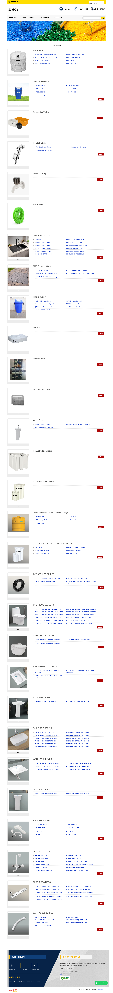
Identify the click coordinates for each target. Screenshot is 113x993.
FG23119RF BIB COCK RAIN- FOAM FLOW (79, 870)
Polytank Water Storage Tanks (75, 54)
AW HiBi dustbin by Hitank (74, 307)
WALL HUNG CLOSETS (44, 636)
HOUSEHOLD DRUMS (42, 550)
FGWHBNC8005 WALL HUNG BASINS (47, 769)
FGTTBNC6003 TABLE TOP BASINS (46, 735)
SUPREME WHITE (73, 828)
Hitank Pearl (70, 60)
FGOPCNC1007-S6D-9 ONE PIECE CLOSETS (49, 615)
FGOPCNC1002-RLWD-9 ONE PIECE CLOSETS (81, 609)
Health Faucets (39, 143)
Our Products (44, 17)
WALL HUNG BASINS (43, 759)
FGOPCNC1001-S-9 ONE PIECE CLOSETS (48, 609)
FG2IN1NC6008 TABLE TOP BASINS (77, 741)
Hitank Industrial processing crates (45, 304)
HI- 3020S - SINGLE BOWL (74, 248)
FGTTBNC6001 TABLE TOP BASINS (46, 732)
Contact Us (58, 17)
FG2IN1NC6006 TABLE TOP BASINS (77, 738)
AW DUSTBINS (40, 88)
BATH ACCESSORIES (43, 913)
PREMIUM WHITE (41, 824)
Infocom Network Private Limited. (97, 991)
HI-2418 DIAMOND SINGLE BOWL (76, 245)
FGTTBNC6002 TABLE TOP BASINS (77, 732)
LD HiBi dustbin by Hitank (73, 304)
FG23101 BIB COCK (41, 855)
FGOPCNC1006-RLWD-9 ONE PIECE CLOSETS (81, 612)
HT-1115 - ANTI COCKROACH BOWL (79, 889)
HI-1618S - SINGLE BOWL (43, 242)
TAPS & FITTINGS (41, 851)
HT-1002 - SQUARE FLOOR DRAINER (79, 886)
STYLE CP (39, 831)
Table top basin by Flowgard (43, 424)
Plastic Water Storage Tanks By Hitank (46, 57)
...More (100, 67)
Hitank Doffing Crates (42, 451)
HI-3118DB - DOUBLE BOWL (75, 251)
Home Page (13, 17)
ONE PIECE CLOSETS (43, 605)
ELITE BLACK (72, 834)
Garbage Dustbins (41, 81)
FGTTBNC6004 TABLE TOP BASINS (77, 735)
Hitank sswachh (71, 63)
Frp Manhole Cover (41, 389)
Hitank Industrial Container (44, 482)
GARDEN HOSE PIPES (43, 574)
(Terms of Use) (100, 989)
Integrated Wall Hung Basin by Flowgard (78, 424)
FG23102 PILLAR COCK (73, 855)
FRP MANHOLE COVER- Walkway (46, 277)
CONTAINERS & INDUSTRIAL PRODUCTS (52, 543)
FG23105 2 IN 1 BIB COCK (74, 858)
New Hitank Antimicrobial (42, 63)
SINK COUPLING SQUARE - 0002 (76, 920)
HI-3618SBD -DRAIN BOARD (43, 254)
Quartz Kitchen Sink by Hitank (75, 239)
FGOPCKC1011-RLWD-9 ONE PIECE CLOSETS (81, 618)
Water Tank (38, 50)
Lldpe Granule (39, 358)
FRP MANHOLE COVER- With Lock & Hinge (81, 273)
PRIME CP (71, 831)
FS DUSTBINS (40, 92)
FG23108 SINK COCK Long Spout (76, 861)
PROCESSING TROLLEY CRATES (45, 553)
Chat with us (102, 983)
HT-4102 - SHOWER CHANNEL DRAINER (49, 896)
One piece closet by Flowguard (77, 147)
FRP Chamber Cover (42, 266)
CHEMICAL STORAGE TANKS (75, 547)
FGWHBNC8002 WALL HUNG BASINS (79, 763)
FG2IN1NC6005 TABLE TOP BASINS (46, 738)
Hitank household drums (73, 57)
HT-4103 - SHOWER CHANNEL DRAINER (80, 896)
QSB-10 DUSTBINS (42, 95)
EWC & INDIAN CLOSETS (45, 666)
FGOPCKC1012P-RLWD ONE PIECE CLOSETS (49, 620)
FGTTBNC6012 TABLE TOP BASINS (77, 747)
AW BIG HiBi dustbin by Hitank (44, 301)
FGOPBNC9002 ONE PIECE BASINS (77, 794)
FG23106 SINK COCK (41, 861)
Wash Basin (38, 420)
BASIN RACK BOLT (41, 917)
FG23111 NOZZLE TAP (42, 867)
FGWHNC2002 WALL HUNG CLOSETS (79, 640)
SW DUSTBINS (72, 88)
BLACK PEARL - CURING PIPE (45, 581)
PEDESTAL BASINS (42, 697)
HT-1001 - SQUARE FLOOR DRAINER (47, 886)
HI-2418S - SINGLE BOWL (43, 245)
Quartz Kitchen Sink (42, 235)
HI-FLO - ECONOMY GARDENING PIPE (48, 578)
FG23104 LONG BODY (42, 858)
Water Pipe (38, 204)
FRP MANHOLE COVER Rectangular (47, 273)
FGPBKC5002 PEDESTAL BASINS (78, 701)
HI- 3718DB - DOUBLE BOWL (75, 254)
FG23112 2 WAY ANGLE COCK (75, 867)
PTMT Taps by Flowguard (42, 60)
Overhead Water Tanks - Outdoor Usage (50, 512)
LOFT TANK (38, 547)
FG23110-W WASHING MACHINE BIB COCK (79, 864)
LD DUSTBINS (72, 92)
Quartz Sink (38, 239)
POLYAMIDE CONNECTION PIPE (76, 923)
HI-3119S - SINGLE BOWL (43, 251)
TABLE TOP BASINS (42, 728)
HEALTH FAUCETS (41, 820)
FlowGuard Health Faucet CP (45, 147)
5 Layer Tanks (40, 516)
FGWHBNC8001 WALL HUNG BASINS (47, 763)
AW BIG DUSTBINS (73, 85)
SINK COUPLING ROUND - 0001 (45, 920)
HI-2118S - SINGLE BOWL (74, 242)
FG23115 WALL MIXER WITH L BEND (46, 870)
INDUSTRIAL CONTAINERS (74, 550)
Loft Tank (37, 328)
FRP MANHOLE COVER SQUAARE (78, 270)
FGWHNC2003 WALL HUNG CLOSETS (48, 643)
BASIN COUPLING (72, 917)
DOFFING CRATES (72, 553)
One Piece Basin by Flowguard (44, 427)
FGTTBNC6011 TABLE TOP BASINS (46, 747)
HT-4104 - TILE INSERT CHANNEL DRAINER (50, 899)
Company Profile (28, 17)
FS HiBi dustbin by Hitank (42, 309)
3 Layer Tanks (40, 523)
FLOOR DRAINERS (42, 882)
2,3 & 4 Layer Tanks (42, 520)
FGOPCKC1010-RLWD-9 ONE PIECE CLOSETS (49, 618)
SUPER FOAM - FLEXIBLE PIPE (77, 578)
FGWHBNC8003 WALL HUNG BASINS (47, 766)
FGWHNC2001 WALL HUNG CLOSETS (48, 640)
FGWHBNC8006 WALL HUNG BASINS (79, 769)
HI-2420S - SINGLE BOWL (43, 248)
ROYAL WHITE (72, 824)
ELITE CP (39, 834)
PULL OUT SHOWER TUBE (43, 926)
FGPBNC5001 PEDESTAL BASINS (46, 701)
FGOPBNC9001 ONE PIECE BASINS (46, 794)
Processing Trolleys (41, 112)
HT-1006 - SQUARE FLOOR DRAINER (47, 889)
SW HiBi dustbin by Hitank (74, 301)
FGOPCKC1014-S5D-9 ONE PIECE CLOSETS (49, 623)
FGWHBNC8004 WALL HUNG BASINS (79, 766)
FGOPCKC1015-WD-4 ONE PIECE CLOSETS (80, 623)
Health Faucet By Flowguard (44, 150)
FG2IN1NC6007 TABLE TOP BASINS (46, 741)
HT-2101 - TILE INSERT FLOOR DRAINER (49, 893)
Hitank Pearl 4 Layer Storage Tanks (45, 54)
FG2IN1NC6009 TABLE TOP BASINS (46, 744)
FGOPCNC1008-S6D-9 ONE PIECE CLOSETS (80, 615)
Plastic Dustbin (40, 85)
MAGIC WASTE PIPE (41, 923)
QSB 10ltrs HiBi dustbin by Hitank (45, 307)
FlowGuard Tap (39, 174)
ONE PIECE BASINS (42, 790)
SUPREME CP (40, 828)
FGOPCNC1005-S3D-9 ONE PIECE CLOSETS (49, 612)
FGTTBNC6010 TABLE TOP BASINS (77, 744)
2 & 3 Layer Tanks (73, 520)
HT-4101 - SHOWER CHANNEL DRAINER (80, 893)
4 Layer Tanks (72, 516)
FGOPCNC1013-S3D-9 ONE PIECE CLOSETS (80, 620)
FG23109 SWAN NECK (42, 864)
